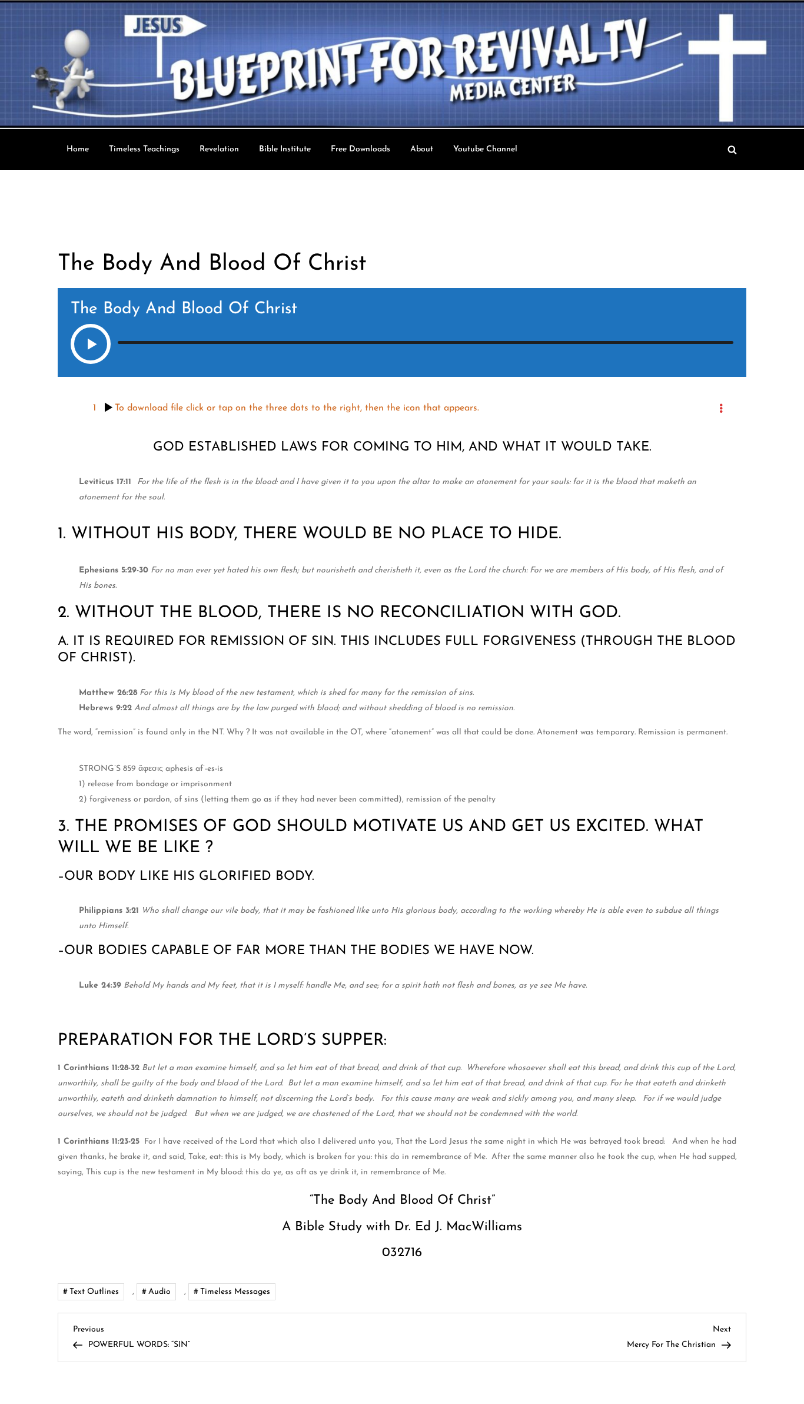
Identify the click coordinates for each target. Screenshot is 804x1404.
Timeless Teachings (144, 149)
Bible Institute (285, 149)
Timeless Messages (235, 1291)
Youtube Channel (485, 149)
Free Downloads (360, 149)
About (421, 149)
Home (78, 149)
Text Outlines (94, 1291)
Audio (159, 1291)
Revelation (219, 149)
